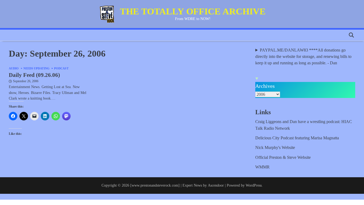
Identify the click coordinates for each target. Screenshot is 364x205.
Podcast (61, 68)
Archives (265, 86)
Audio (14, 68)
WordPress (254, 185)
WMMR (262, 167)
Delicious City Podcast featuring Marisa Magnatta (297, 138)
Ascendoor (216, 185)
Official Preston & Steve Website (283, 157)
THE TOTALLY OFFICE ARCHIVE (193, 11)
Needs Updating (36, 68)
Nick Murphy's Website (275, 147)
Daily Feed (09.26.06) (34, 75)
